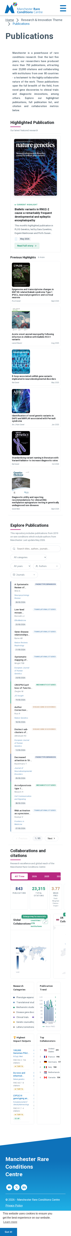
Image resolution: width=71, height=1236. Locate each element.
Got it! (8, 1231)
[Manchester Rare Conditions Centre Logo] (24, 7)
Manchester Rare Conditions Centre (27, 1167)
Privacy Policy (14, 1205)
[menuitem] (35, 1206)
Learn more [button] (10, 1221)
